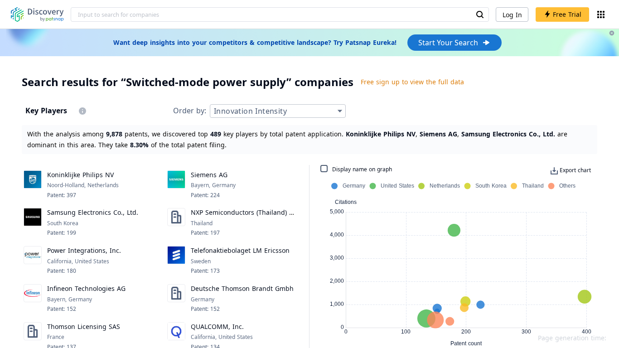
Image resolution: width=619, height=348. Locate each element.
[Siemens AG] (176, 184)
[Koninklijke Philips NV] (33, 184)
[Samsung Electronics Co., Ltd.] (33, 222)
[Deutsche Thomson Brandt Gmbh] (176, 298)
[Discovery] (37, 14)
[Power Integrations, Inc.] (33, 260)
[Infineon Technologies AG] (33, 298)
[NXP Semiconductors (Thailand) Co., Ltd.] (176, 222)
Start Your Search (448, 43)
